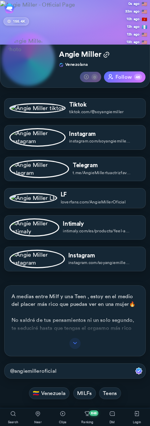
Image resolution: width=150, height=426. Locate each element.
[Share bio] (106, 55)
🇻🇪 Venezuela (49, 393)
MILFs (84, 393)
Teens (110, 393)
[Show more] (75, 343)
